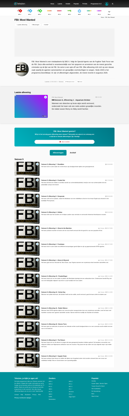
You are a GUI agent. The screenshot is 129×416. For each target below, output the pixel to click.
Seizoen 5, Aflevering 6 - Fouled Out (53, 180)
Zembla (94, 381)
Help (22, 394)
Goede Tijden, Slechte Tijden (100, 383)
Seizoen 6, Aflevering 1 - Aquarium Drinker (72, 100)
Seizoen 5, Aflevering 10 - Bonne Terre (54, 324)
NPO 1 (50, 381)
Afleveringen (58, 153)
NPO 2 (70, 381)
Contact (16, 394)
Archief (73, 153)
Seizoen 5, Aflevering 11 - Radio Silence (54, 308)
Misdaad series (70, 81)
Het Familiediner (96, 388)
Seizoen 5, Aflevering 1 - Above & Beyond (55, 260)
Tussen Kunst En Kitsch (98, 386)
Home (102, 17)
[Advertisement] (64, 42)
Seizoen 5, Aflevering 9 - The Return (53, 340)
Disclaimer (28, 394)
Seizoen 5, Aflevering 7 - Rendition (52, 164)
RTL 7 (70, 389)
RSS (39, 394)
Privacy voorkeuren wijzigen (22, 397)
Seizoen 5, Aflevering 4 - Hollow (51, 212)
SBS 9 (50, 394)
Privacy (34, 394)
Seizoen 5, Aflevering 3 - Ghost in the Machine (56, 228)
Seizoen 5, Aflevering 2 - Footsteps (52, 244)
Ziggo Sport (72, 396)
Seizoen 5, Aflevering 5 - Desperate (52, 196)
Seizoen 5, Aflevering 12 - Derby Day (53, 292)
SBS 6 (50, 389)
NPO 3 (50, 384)
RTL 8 (50, 391)
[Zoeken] (112, 3)
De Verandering (96, 391)
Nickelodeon (52, 399)
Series (80, 81)
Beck (93, 393)
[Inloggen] (106, 3)
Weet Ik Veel (95, 396)
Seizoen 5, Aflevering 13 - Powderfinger (54, 276)
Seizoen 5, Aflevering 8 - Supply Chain (54, 356)
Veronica (71, 391)
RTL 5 (50, 386)
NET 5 (70, 386)
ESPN (50, 396)
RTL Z (70, 394)
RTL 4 (70, 384)
